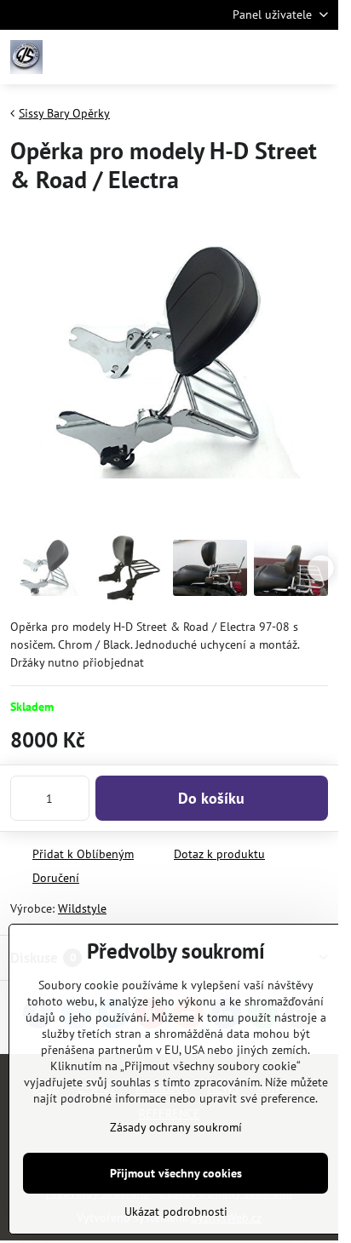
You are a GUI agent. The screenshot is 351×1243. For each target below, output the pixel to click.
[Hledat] (236, 57)
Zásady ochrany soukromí (176, 1127)
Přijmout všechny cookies (176, 1173)
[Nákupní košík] (276, 57)
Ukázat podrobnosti (175, 1211)
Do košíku (211, 798)
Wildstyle (82, 908)
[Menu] (317, 57)
